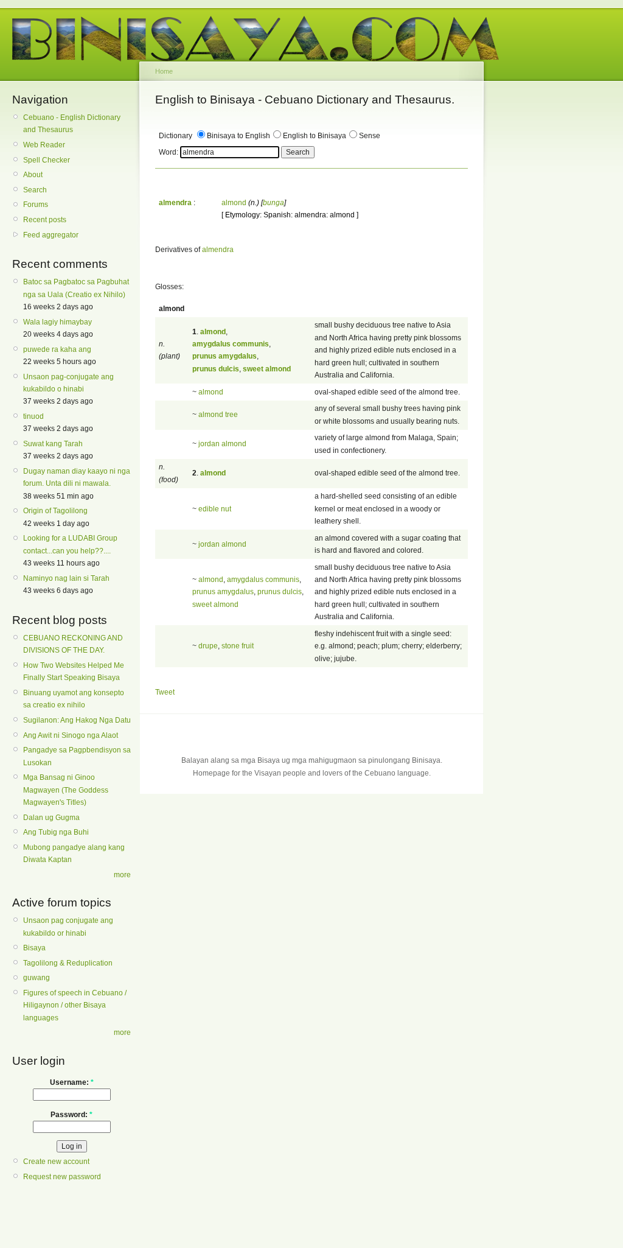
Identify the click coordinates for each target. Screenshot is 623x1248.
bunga (273, 202)
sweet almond (215, 604)
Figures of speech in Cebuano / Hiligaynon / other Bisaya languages (75, 1005)
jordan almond (222, 444)
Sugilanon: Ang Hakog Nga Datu (77, 720)
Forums (35, 204)
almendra (218, 249)
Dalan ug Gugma (51, 817)
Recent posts (44, 220)
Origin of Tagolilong (55, 511)
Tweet (165, 692)
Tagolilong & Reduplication (68, 963)
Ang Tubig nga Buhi (56, 832)
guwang (36, 977)
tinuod (33, 416)
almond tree (218, 414)
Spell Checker (46, 160)
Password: (71, 1114)
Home (164, 71)
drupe (208, 646)
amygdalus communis (263, 579)
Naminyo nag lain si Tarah (66, 578)
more (122, 875)
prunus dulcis (279, 591)
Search (35, 190)
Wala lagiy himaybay (57, 322)
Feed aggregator (50, 235)
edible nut (214, 509)
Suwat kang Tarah (53, 444)
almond (233, 202)
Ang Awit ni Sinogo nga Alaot (70, 735)
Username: (72, 1082)
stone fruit (237, 646)
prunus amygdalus (223, 591)
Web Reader (44, 145)
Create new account (56, 1161)
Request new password (62, 1177)
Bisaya (34, 948)
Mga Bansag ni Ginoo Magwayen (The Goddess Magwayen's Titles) (65, 790)
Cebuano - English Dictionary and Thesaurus (71, 123)
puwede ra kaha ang (57, 349)
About (33, 174)
